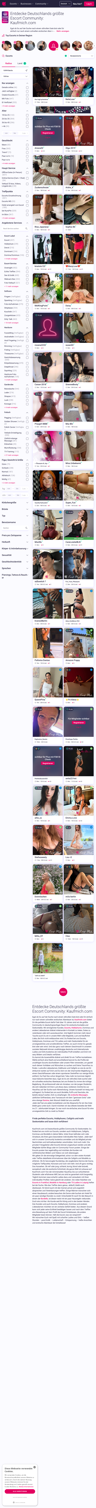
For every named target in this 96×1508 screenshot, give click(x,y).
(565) (8, 148)
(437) (12, 240)
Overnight (10, 268)
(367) (11, 214)
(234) (15, 251)
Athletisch (8, 475)
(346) (16, 367)
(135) (17, 377)
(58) (14, 186)
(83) (9, 145)
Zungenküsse (12, 315)
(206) (12, 122)
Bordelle (44, 1199)
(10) (12, 156)
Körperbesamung (13, 363)
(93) (13, 201)
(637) (4, 175)
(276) (11, 392)
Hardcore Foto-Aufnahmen (11, 375)
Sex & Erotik (11, 275)
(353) (14, 102)
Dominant (10, 251)
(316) (14, 404)
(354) (15, 308)
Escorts (13, 3)
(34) (4, 180)
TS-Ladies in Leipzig (79, 1182)
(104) (19, 448)
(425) (18, 315)
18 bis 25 (8, 115)
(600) (17, 275)
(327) (17, 283)
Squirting (10, 370)
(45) (14, 444)
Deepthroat (11, 367)
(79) (8, 464)
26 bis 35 (8, 119)
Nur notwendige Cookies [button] (20, 1497)
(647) (11, 98)
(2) (16, 91)
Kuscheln (10, 311)
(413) (13, 396)
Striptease (11, 308)
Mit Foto (8, 98)
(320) (7, 360)
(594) (18, 271)
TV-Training (11, 451)
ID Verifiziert (9, 102)
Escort (9, 240)
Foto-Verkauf (12, 283)
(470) (21, 363)
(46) (15, 87)
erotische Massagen (79, 1095)
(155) (22, 255)
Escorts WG (8, 201)
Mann (6, 145)
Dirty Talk (10, 319)
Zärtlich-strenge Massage (10, 439)
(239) (16, 244)
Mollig (6, 479)
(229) (14, 370)
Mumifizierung (12, 448)
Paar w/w (6, 160)
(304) (12, 119)
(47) (16, 95)
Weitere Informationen (26, 1487)
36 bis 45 (8, 122)
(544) (17, 389)
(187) (10, 472)
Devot (9, 248)
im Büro (7, 214)
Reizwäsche (11, 389)
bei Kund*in (9, 211)
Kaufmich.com (80, 1020)
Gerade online (9, 87)
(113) (16, 451)
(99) (7, 126)
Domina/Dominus (14, 255)
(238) (11, 400)
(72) (9, 152)
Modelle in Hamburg (58, 1182)
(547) (14, 311)
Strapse (10, 396)
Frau (6, 148)
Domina (46, 1100)
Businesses (26, 3)
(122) (12, 115)
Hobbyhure (11, 244)
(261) (4, 198)
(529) (14, 211)
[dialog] (19, 1485)
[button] (20, 1502)
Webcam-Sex (12, 279)
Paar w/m (8, 156)
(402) (15, 268)
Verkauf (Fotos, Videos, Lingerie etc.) (11, 185)
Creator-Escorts (10, 95)
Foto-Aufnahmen (13, 304)
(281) (14, 441)
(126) (13, 475)
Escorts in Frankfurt (40, 1182)
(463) (15, 319)
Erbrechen (10, 444)
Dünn (6, 464)
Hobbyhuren (76, 1028)
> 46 (5, 126)
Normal (7, 472)
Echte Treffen (12, 271)
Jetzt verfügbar (9, 91)
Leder (9, 392)
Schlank (7, 468)
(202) (18, 279)
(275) (21, 304)
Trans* (6, 152)
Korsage (10, 404)
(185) (4, 207)
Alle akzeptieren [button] (20, 1491)
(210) (12, 248)
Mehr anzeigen (63, 31)
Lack (8, 400)
